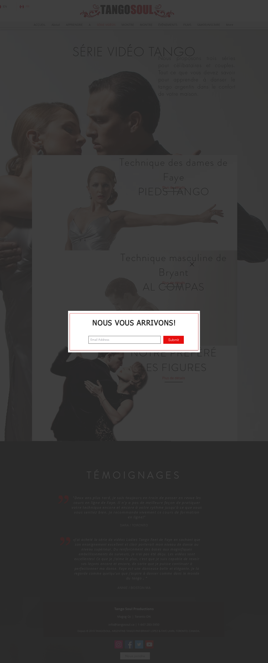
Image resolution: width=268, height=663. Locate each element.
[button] (192, 264)
